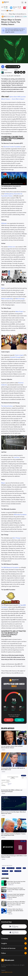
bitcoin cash (10, 868)
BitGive (19, 868)
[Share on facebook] (15, 72)
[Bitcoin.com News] (5, 2)
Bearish (8, 720)
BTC (24, 868)
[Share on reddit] (21, 72)
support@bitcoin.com (6, 972)
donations (5, 871)
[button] (19, 67)
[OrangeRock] (10, 10)
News (2, 14)
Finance (6, 14)
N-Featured (18, 871)
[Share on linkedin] (24, 72)
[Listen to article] (2, 66)
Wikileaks (5, 873)
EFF (11, 871)
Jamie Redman (8, 72)
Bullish (19, 720)
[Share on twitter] (18, 72)
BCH (3, 868)
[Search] (22, 2)
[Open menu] (25, 2)
